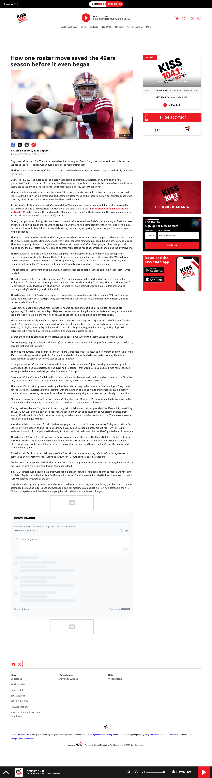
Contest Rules (18, 690)
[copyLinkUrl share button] (33, 145)
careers (173, 735)
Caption (124, 135)
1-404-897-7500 (173, 117)
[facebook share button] (13, 145)
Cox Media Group (24, 735)
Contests (94, 27)
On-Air (84, 27)
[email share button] (27, 145)
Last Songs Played (69, 27)
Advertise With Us (135, 27)
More (148, 27)
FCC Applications (19, 707)
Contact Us (16, 678)
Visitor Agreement (94, 735)
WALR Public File (19, 701)
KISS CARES (106, 27)
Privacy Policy (112, 735)
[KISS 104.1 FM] (106, 4)
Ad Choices (154, 735)
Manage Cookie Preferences (22, 739)
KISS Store (119, 27)
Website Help (115, 678)
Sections (8, 4)
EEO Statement (18, 695)
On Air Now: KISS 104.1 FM (172, 81)
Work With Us (18, 684)
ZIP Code (149, 231)
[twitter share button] (20, 145)
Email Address (164, 231)
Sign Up (172, 245)
